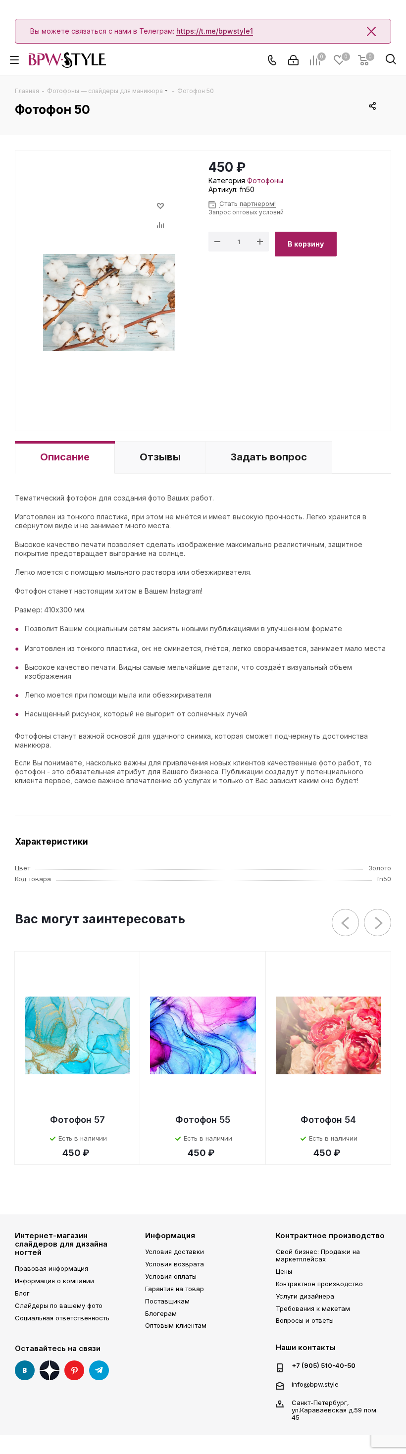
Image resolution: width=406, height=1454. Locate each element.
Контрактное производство (330, 1235)
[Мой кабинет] (293, 60)
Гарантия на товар (174, 1289)
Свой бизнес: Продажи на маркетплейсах (318, 1255)
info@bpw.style (315, 1384)
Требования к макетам (313, 1308)
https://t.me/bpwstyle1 (214, 31)
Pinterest (74, 1370)
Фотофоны (265, 180)
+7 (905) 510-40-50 (323, 1365)
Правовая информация (51, 1268)
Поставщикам (167, 1301)
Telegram (99, 1370)
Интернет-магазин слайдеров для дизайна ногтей (61, 1244)
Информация (170, 1235)
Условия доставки (174, 1251)
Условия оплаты (171, 1276)
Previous (345, 923)
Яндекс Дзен (49, 1370)
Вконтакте (25, 1370)
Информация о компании (54, 1281)
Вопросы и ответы (305, 1320)
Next (378, 923)
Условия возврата (174, 1264)
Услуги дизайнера (305, 1296)
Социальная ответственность (62, 1318)
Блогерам (161, 1313)
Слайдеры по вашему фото (58, 1305)
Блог (22, 1293)
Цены (284, 1271)
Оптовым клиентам (175, 1325)
